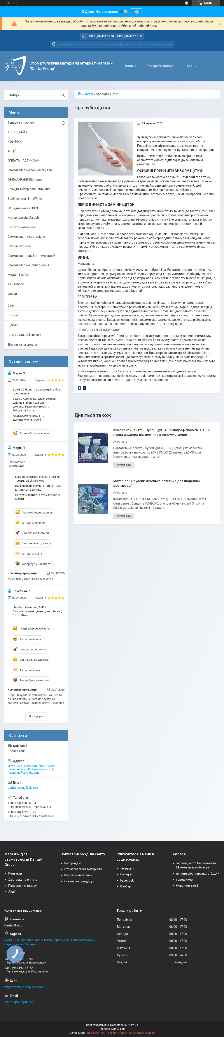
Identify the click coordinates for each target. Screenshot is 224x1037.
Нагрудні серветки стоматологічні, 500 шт (38, 496)
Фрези (12, 293)
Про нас (13, 315)
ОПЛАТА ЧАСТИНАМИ (23, 160)
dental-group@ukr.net (23, 787)
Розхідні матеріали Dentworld (29, 189)
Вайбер (125, 886)
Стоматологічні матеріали (26, 236)
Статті (88, 94)
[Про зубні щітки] (105, 148)
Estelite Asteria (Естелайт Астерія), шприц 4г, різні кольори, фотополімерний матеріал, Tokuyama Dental (35, 404)
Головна (130, 66)
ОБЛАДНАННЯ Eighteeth (25, 179)
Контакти (15, 873)
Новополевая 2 (187, 885)
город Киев (184, 879)
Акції (12, 891)
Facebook (127, 880)
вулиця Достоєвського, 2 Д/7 (197, 873)
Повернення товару (22, 885)
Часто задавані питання (25, 334)
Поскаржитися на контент (103, 1032)
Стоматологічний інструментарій (31, 256)
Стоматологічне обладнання (28, 265)
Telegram (127, 868)
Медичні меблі (18, 274)
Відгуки (13, 325)
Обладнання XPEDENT (24, 208)
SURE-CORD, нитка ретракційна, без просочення (36, 391)
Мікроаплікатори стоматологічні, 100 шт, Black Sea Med (37, 478)
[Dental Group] (15, 66)
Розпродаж (72, 863)
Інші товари (16, 284)
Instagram (127, 874)
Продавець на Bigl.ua (112, 1028)
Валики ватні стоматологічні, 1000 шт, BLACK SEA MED (38, 487)
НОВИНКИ (15, 141)
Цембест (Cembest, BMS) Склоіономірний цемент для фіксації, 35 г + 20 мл (37, 611)
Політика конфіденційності (138, 1032)
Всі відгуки (36, 716)
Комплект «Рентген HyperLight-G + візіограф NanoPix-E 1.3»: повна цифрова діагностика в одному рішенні (161, 432)
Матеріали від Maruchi (24, 217)
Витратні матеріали (22, 227)
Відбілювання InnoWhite (25, 198)
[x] (84, 388)
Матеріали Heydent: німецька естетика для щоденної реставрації (156, 483)
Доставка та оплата (22, 344)
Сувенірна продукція (79, 881)
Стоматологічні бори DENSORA (30, 170)
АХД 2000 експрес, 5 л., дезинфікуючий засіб (28, 417)
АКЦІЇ (12, 151)
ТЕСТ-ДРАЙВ (17, 132)
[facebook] (79, 388)
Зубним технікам (20, 246)
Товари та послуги (160, 66)
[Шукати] (62, 95)
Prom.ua (133, 1025)
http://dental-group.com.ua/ (23, 987)
